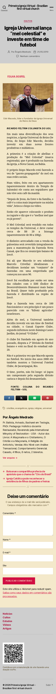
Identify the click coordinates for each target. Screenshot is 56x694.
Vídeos (7, 624)
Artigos (7, 628)
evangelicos (21, 408)
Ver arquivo (10, 457)
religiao (38, 408)
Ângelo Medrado (23, 52)
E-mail (6, 552)
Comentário (9, 513)
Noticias (7, 613)
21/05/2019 (42, 52)
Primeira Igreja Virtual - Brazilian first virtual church (28, 7)
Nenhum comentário (30, 56)
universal (47, 408)
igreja (30, 408)
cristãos (10, 408)
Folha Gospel (16, 76)
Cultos (28, 21)
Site (4, 565)
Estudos (7, 621)
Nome (6, 540)
